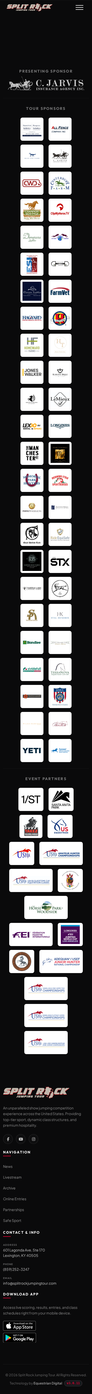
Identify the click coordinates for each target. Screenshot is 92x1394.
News (8, 1166)
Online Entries (14, 1198)
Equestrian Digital (47, 1383)
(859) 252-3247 (16, 1269)
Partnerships (13, 1209)
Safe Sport (12, 1220)
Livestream (12, 1177)
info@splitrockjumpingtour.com (29, 1283)
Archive (9, 1188)
